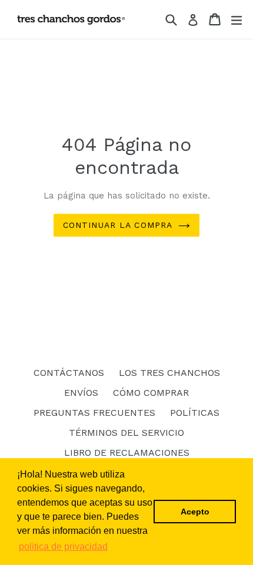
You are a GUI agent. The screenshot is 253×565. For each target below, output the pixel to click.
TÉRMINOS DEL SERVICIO (126, 432)
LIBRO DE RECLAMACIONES (126, 452)
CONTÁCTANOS (69, 372)
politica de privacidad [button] (63, 546)
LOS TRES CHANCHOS (169, 372)
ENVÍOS (81, 392)
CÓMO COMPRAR (151, 392)
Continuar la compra (117, 225)
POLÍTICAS (194, 412)
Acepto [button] (195, 511)
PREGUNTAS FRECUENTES (94, 412)
